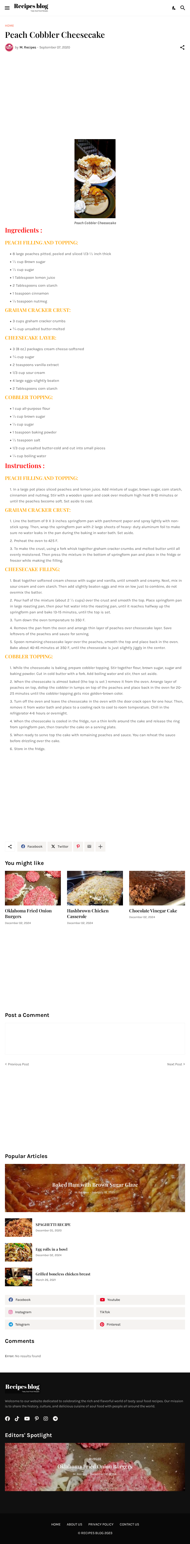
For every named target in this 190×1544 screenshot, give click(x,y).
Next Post (174, 1064)
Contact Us (129, 1524)
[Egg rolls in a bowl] (18, 1252)
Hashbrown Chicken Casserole (88, 914)
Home (9, 25)
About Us (74, 1524)
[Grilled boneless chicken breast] (18, 1277)
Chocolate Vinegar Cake (153, 911)
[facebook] (7, 1418)
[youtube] (27, 1418)
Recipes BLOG (92, 1533)
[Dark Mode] (174, 8)
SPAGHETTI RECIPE (53, 1224)
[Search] (183, 8)
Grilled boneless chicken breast (63, 1274)
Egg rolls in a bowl (52, 1249)
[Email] (89, 847)
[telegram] (55, 1418)
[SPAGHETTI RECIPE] (18, 1227)
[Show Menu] (7, 8)
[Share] (182, 47)
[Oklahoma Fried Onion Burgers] (33, 888)
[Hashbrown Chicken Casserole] (95, 888)
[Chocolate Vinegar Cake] (157, 888)
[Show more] (100, 847)
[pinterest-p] (37, 1418)
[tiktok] (17, 1418)
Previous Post (18, 1064)
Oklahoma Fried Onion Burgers (28, 914)
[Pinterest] (78, 847)
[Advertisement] (95, 92)
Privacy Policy (101, 1524)
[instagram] (46, 1418)
